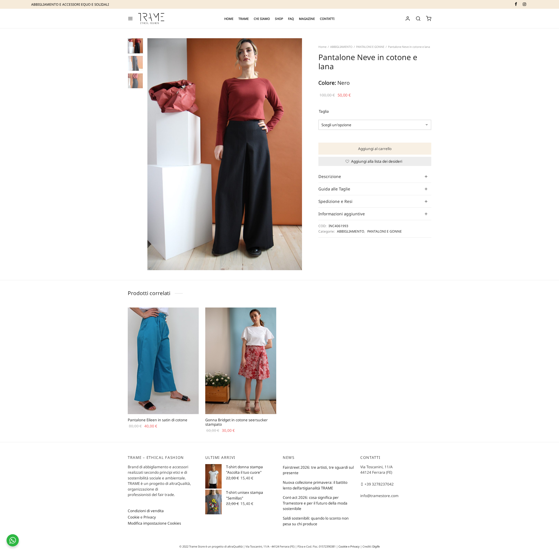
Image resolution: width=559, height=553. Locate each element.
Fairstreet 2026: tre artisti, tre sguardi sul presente (318, 470)
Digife (376, 546)
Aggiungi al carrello (375, 148)
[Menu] (130, 18)
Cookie (134, 517)
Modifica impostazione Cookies (154, 523)
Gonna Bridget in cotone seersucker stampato (236, 422)
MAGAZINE (307, 19)
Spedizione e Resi (335, 201)
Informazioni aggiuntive (341, 213)
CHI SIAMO (262, 19)
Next (297, 154)
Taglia (324, 111)
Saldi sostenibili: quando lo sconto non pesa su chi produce (316, 521)
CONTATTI (327, 19)
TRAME (243, 19)
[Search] (418, 18)
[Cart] (428, 18)
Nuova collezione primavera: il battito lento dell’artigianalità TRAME (315, 485)
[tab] (374, 176)
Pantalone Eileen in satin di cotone (157, 419)
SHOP (279, 19)
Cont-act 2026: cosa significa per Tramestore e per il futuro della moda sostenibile (315, 503)
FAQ (291, 19)
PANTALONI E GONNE (370, 47)
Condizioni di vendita (146, 510)
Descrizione (329, 176)
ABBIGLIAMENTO (341, 47)
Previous (151, 154)
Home (322, 47)
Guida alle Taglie (334, 189)
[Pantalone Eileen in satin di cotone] (163, 361)
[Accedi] (407, 18)
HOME (228, 19)
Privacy (149, 517)
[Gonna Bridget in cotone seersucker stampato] (240, 361)
